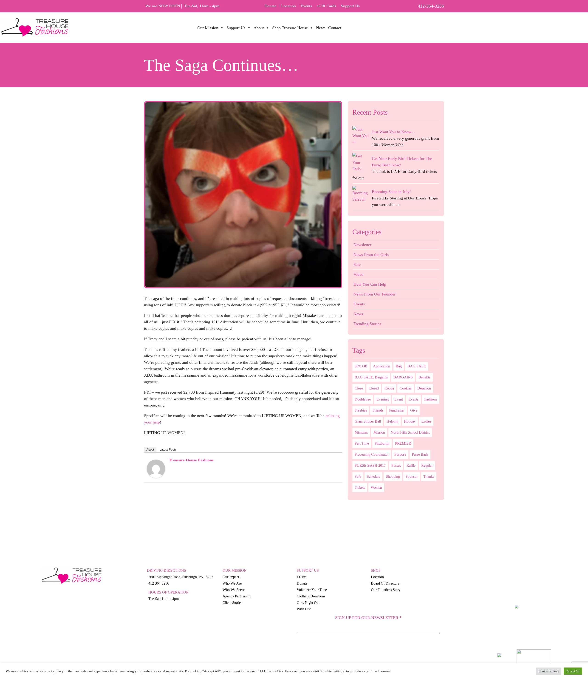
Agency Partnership (237, 596)
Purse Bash (420, 454)
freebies (361, 410)
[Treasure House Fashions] (156, 468)
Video (358, 274)
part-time (362, 443)
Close (359, 388)
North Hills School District (410, 432)
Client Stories (232, 603)
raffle (411, 465)
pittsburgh (382, 443)
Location (288, 6)
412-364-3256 (431, 6)
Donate (270, 6)
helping (392, 421)
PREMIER (403, 443)
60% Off (361, 366)
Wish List (304, 609)
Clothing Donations (311, 596)
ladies (426, 421)
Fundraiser (396, 410)
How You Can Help (369, 284)
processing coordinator (372, 454)
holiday (410, 421)
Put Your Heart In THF (370, 25)
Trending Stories (367, 323)
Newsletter (362, 244)
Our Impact (231, 577)
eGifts (301, 577)
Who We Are (232, 583)
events (413, 399)
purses (396, 465)
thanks (428, 476)
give (413, 410)
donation (424, 388)
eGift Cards (326, 6)
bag (399, 366)
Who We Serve (234, 590)
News (358, 314)
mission (379, 432)
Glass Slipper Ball (368, 421)
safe (358, 476)
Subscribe (368, 647)
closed (374, 388)
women (376, 487)
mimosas (361, 432)
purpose (400, 454)
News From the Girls (371, 254)
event (398, 399)
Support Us (350, 6)
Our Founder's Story (386, 590)
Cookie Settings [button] (549, 671)
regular (427, 465)
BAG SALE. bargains (371, 377)
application (381, 366)
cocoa (389, 388)
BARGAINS (403, 377)
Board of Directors (385, 583)
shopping (393, 476)
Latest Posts (168, 449)
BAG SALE (416, 366)
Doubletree (363, 399)
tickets (360, 487)
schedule (373, 476)
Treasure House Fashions (191, 460)
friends (378, 410)
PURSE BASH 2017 (370, 465)
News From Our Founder (374, 294)
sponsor (412, 476)
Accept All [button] (573, 671)
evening (382, 399)
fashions (430, 399)
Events (306, 6)
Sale (357, 264)
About (150, 449)
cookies (406, 388)
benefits (424, 377)
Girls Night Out (308, 603)
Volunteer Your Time (312, 590)
